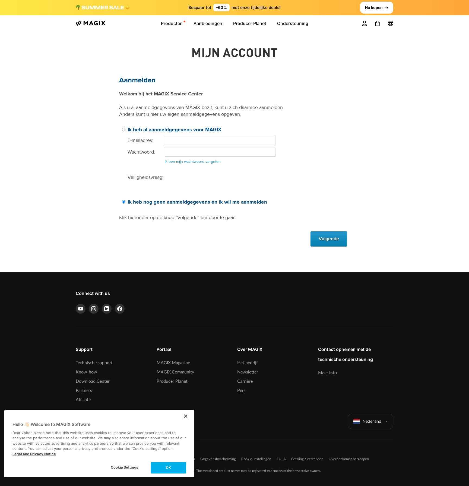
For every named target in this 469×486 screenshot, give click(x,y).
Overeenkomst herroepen (349, 459)
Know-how (86, 372)
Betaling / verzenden (307, 459)
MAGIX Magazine (173, 363)
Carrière (245, 381)
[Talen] (390, 23)
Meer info (327, 373)
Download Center (93, 381)
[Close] (186, 416)
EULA (281, 459)
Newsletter (247, 372)
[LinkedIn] (107, 309)
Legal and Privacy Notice (34, 454)
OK (168, 467)
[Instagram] (94, 309)
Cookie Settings (124, 467)
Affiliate (83, 400)
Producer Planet (172, 381)
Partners (84, 390)
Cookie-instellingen (256, 459)
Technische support (94, 363)
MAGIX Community (175, 372)
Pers (241, 390)
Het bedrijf (247, 363)
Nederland (372, 421)
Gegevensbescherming (218, 459)
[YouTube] (80, 309)
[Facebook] (120, 309)
